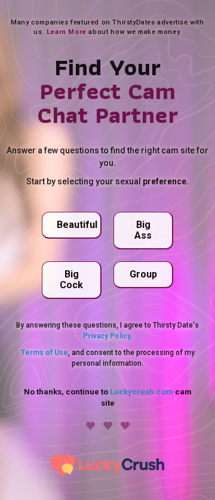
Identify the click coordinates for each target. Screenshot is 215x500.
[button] (72, 225)
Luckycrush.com (141, 391)
